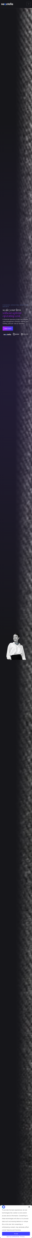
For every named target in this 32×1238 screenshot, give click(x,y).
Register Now (8, 330)
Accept (16, 1233)
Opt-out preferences (13, 1236)
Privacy (22, 1236)
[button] (29, 1207)
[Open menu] (29, 4)
